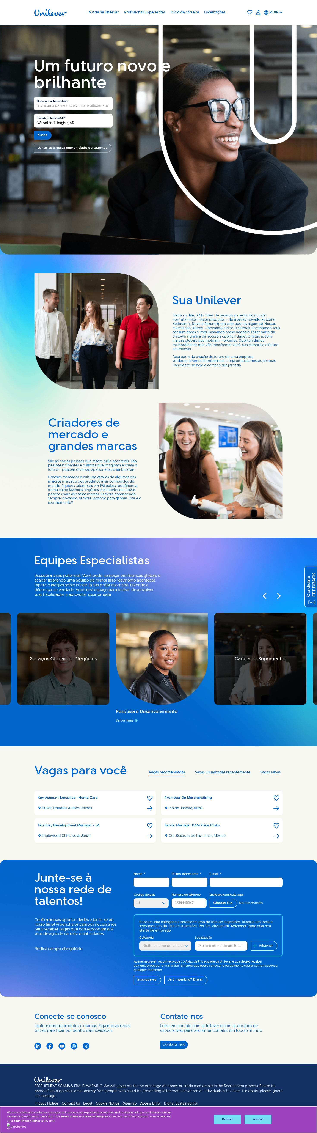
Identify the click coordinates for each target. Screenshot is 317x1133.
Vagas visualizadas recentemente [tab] (222, 772)
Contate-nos (173, 1045)
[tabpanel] (158, 818)
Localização (203, 937)
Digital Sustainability (181, 1103)
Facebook (49, 1046)
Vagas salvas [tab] (270, 772)
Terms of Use (69, 1116)
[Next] (275, 596)
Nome (139, 874)
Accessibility (150, 1103)
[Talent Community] (258, 12)
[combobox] (73, 121)
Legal (87, 1103)
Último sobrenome (186, 874)
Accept (258, 1119)
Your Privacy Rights (27, 1121)
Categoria (146, 937)
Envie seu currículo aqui (226, 894)
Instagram (74, 1046)
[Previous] (264, 596)
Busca (42, 135)
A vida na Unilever (104, 12)
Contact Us (71, 1103)
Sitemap (130, 1103)
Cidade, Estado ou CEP (51, 118)
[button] (150, 798)
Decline (227, 1119)
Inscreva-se (147, 979)
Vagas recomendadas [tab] (167, 772)
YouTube (61, 1046)
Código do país (144, 894)
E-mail (215, 874)
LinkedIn (37, 1046)
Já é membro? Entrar (185, 979)
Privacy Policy (94, 1116)
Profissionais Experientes (144, 12)
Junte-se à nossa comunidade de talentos (72, 147)
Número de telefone (186, 894)
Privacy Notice (46, 1103)
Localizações (214, 12)
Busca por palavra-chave (52, 101)
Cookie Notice (107, 1103)
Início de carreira (185, 12)
